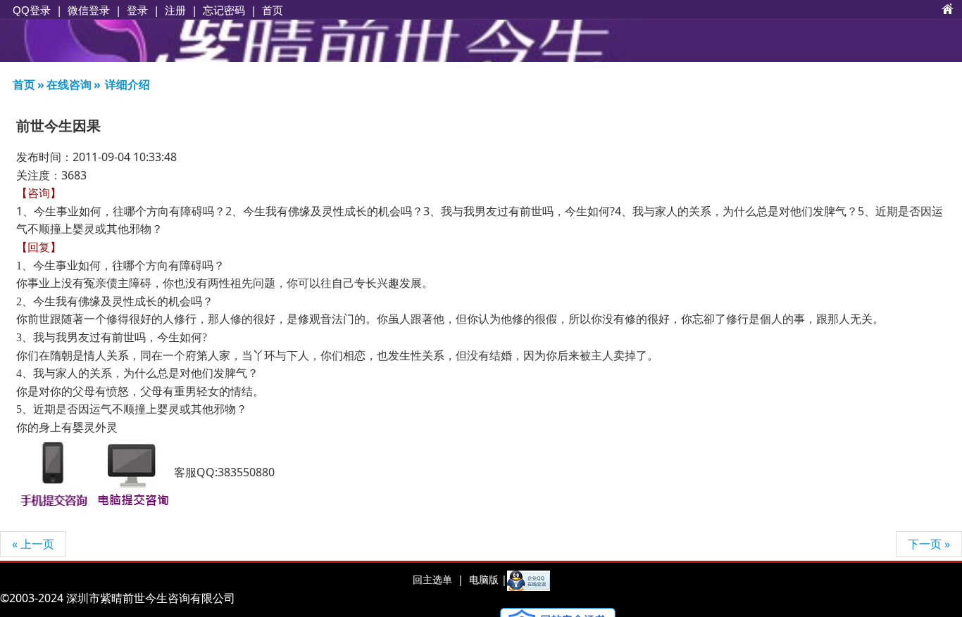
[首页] (948, 10)
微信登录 (89, 10)
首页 (272, 10)
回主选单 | (438, 579)
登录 (137, 10)
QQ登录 (32, 10)
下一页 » (929, 544)
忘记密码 (224, 10)
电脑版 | (486, 579)
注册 (175, 10)
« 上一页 (33, 544)
